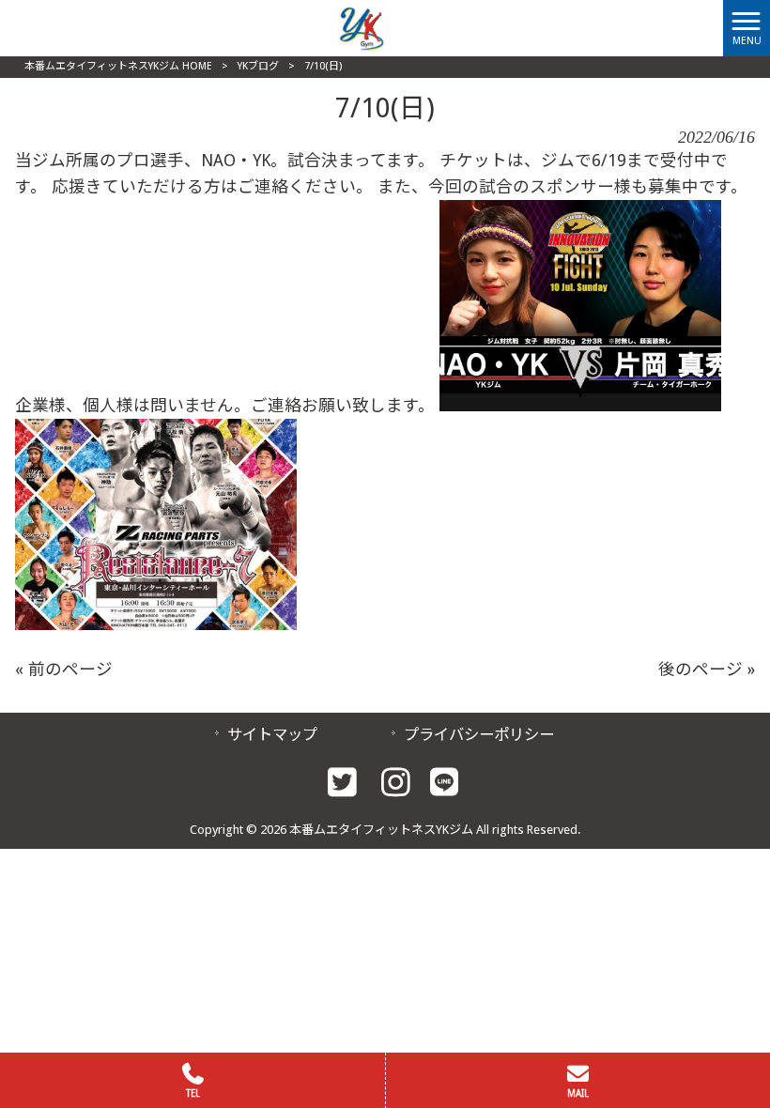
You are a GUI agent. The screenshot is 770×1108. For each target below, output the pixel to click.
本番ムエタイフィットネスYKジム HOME (118, 66)
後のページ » (706, 669)
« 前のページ (64, 669)
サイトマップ (272, 735)
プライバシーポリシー (479, 735)
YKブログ (258, 66)
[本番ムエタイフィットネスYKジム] (361, 27)
